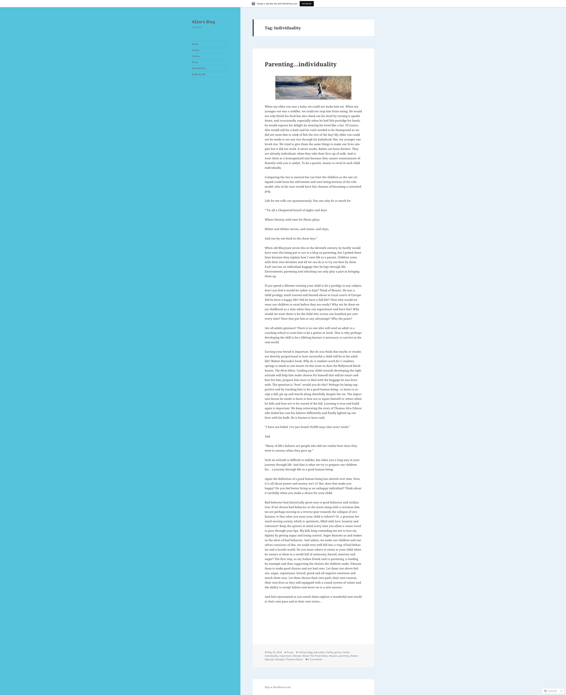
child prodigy (305, 652)
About (195, 44)
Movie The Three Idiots (315, 655)
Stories (196, 56)
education (319, 652)
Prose (195, 62)
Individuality (271, 655)
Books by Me (199, 74)
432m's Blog (203, 21)
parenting (343, 655)
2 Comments (315, 659)
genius (338, 652)
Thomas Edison (294, 659)
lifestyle (297, 655)
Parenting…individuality (301, 64)
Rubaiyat (280, 659)
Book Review (199, 68)
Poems (195, 50)
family (329, 652)
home (346, 652)
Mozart (333, 655)
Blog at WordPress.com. (278, 687)
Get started (306, 4)
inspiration (285, 655)
